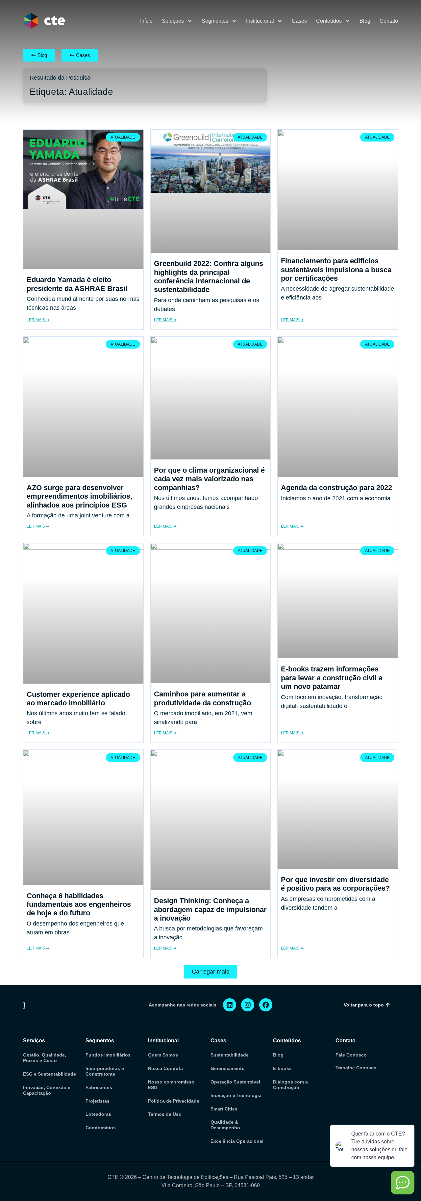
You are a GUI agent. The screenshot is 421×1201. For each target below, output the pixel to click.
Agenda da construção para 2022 (336, 487)
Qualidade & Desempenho (225, 1124)
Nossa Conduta (165, 1068)
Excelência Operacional (236, 1141)
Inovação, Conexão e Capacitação (46, 1090)
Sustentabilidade (229, 1054)
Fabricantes (99, 1087)
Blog (364, 21)
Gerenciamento (227, 1068)
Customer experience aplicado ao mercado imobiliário (78, 698)
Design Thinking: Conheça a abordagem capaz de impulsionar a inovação (210, 909)
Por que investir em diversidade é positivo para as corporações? (335, 883)
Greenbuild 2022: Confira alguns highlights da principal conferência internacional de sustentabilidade (208, 276)
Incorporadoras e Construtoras (105, 1071)
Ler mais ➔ (38, 320)
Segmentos (215, 21)
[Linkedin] (229, 1004)
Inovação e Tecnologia (235, 1095)
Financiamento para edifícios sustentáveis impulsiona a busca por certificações (336, 269)
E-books (282, 1068)
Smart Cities (223, 1108)
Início (146, 21)
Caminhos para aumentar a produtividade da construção (202, 698)
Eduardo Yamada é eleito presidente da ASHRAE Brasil (77, 283)
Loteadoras (98, 1114)
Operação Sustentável (235, 1081)
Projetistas (98, 1101)
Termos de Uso (165, 1114)
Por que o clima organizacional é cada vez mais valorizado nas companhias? (209, 479)
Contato (389, 21)
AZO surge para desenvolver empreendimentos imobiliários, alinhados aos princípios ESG (79, 496)
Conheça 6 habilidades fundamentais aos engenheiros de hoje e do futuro (79, 904)
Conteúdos (329, 21)
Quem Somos (163, 1054)
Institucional (260, 21)
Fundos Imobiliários (108, 1054)
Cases (299, 21)
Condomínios (101, 1127)
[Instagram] (247, 1004)
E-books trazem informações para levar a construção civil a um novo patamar (332, 678)
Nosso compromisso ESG (171, 1084)
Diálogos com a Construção (290, 1084)
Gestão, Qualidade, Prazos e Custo (44, 1057)
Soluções (173, 21)
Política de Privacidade (173, 1101)
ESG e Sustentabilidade (49, 1074)
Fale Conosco (351, 1054)
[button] (210, 972)
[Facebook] (265, 1004)
